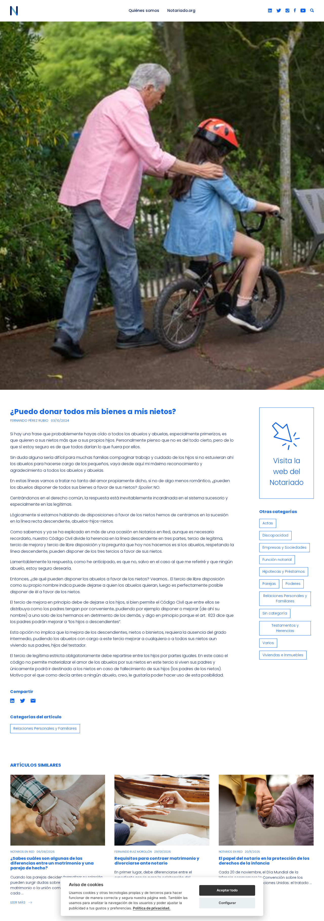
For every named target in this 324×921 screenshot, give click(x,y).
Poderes (293, 583)
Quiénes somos (144, 10)
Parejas (269, 583)
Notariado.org (181, 10)
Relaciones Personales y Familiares (45, 728)
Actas (267, 523)
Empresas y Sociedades (284, 547)
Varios (268, 642)
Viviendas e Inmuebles (282, 655)
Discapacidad (275, 535)
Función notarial (277, 559)
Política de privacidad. (151, 908)
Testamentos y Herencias (285, 628)
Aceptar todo (227, 890)
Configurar (227, 903)
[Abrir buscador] (312, 10)
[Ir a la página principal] (63, 10)
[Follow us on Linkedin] (270, 10)
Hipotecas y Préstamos (283, 571)
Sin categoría (274, 613)
